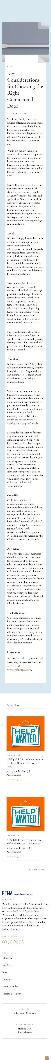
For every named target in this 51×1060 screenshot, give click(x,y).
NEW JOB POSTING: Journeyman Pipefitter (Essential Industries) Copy (25, 763)
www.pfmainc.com (19, 670)
